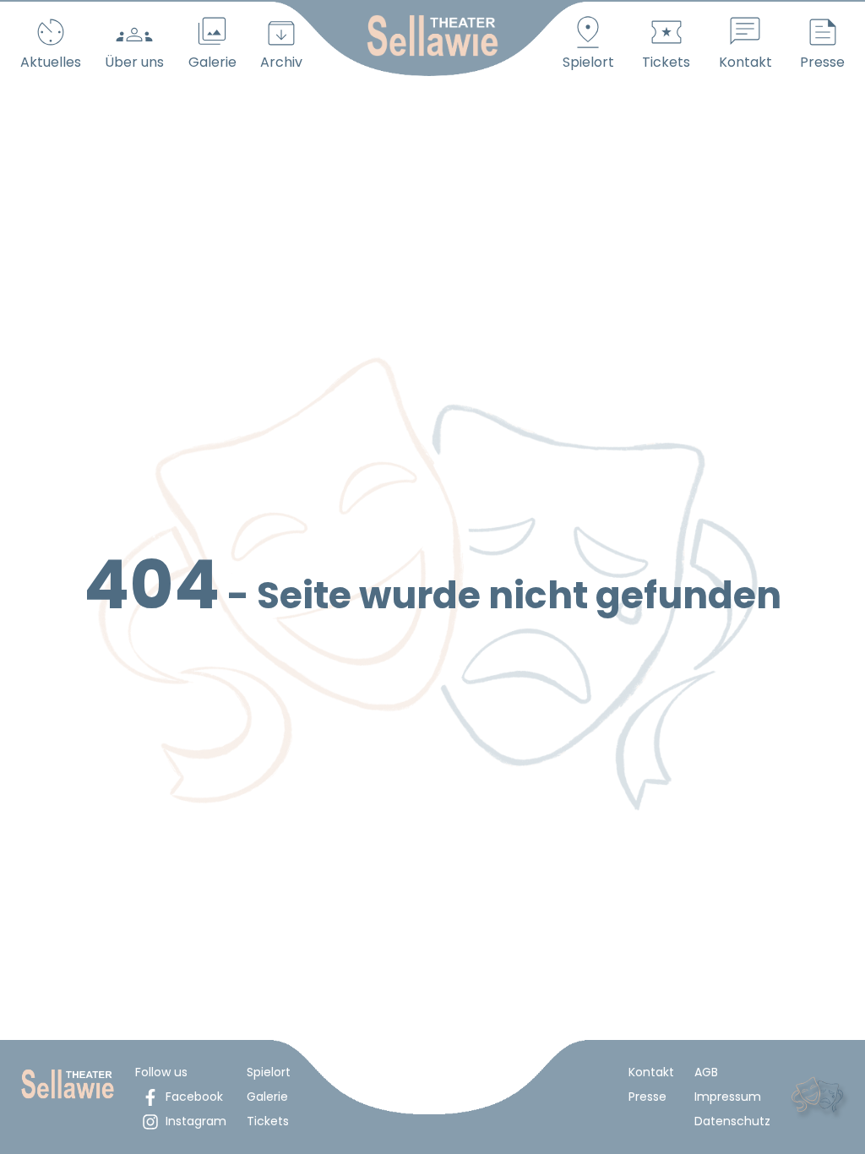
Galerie (267, 1096)
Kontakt (651, 1072)
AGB (706, 1072)
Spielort (269, 1072)
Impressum (727, 1096)
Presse (647, 1096)
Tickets (268, 1121)
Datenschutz (732, 1121)
